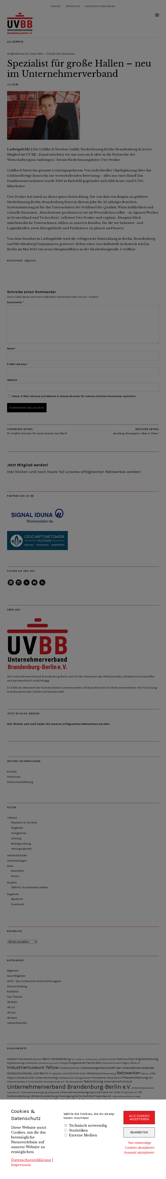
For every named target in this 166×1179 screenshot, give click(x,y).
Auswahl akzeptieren (139, 1152)
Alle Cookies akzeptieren (139, 1117)
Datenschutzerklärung (31, 1160)
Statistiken (78, 1130)
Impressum (21, 1165)
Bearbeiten (139, 1132)
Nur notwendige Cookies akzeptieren (139, 1145)
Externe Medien (83, 1135)
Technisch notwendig (88, 1125)
